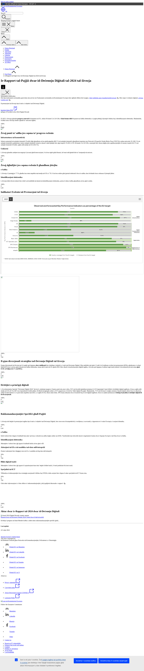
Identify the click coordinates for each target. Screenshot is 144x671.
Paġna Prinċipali (10, 48)
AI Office (8, 62)
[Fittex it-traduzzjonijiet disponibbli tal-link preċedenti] (118, 98)
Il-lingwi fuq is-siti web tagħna (14, 645)
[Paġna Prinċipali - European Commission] (11, 6)
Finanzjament (9, 57)
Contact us (8, 640)
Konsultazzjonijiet (10, 60)
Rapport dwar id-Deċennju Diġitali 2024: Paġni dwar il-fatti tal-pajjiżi (22, 517)
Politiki (7, 50)
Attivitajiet (8, 52)
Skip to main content (7, 1)
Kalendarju (8, 59)
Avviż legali (8, 650)
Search (3, 13)
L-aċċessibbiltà (9, 652)
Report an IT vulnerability (13, 643)
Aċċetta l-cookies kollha (86, 661)
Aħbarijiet (8, 53)
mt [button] (6, 11)
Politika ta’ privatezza (11, 649)
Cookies (7, 647)
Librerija (7, 55)
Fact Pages (8, 74)
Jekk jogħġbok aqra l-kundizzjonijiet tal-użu (102, 98)
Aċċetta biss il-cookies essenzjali (113, 661)
